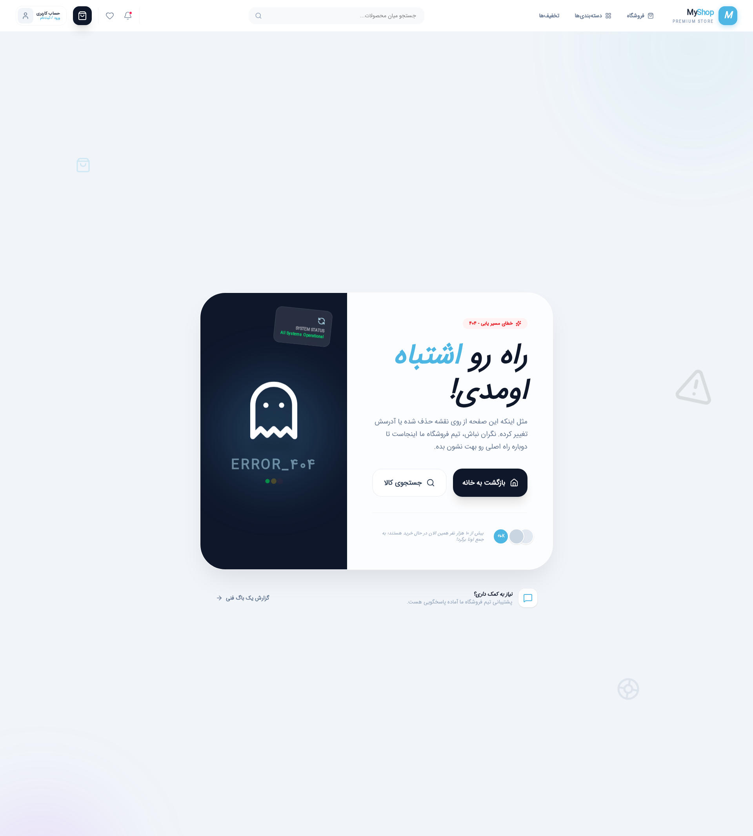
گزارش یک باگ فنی (247, 598)
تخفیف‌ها (549, 15)
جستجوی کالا (403, 482)
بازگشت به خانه (483, 482)
